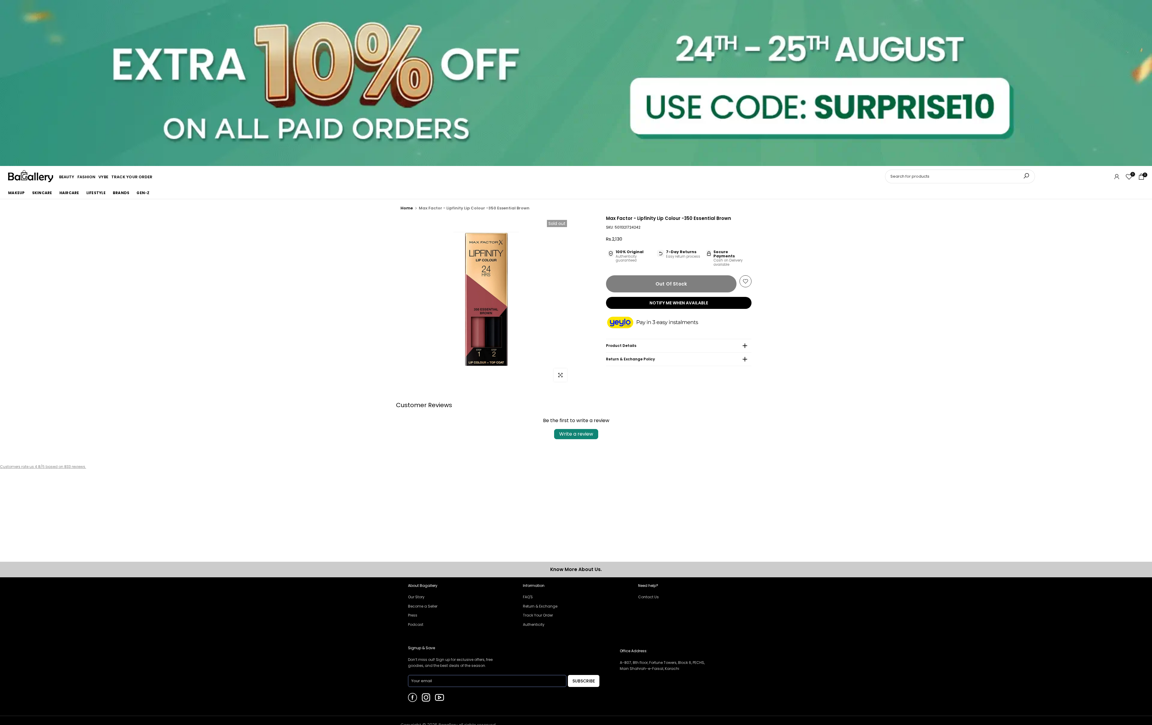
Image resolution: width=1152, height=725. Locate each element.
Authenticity (533, 624)
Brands (121, 192)
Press (412, 615)
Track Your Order (538, 615)
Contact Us (648, 596)
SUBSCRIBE (583, 681)
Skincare (42, 192)
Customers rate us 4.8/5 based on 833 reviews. (43, 466)
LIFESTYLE (96, 192)
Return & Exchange (540, 606)
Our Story (416, 596)
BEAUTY (66, 177)
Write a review (576, 434)
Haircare (69, 192)
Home (406, 208)
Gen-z (142, 192)
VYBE (103, 177)
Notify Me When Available (679, 303)
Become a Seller (422, 606)
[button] (658, 323)
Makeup (16, 192)
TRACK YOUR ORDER (132, 177)
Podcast (415, 624)
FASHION (86, 177)
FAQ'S (528, 596)
